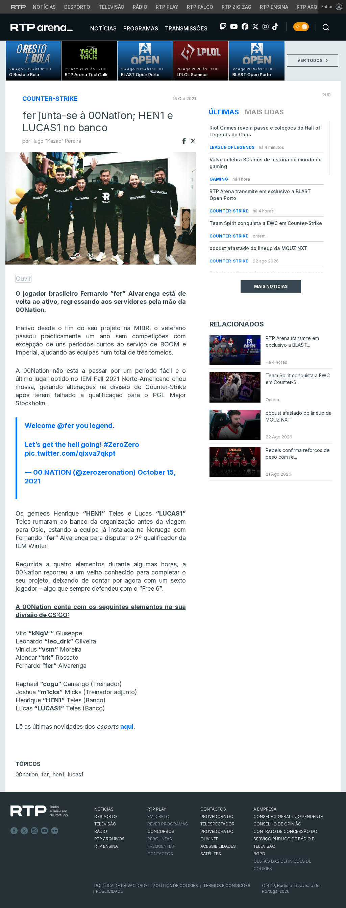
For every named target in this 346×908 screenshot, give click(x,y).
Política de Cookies (175, 885)
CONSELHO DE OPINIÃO (277, 823)
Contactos (160, 853)
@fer (65, 426)
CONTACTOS (213, 809)
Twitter (24, 831)
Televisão (111, 7)
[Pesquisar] (324, 27)
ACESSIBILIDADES (218, 846)
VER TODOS (310, 60)
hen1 (58, 774)
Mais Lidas (264, 112)
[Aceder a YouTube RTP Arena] (234, 27)
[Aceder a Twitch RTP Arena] (223, 27)
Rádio (140, 7)
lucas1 (75, 774)
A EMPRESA (264, 809)
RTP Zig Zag (236, 7)
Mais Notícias (271, 286)
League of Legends (232, 147)
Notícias (44, 7)
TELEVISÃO (105, 823)
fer (45, 774)
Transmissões (185, 28)
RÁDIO (100, 831)
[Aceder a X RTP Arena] (255, 27)
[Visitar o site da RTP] (18, 7)
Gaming (219, 179)
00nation (27, 774)
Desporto (77, 7)
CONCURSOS (160, 831)
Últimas (224, 112)
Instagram (34, 831)
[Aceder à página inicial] (48, 27)
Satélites (210, 853)
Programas (140, 28)
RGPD (259, 853)
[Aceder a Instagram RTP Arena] (266, 27)
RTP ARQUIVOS (109, 838)
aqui (126, 726)
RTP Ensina (274, 7)
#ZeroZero (121, 444)
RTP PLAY (156, 809)
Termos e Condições (226, 885)
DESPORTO (105, 816)
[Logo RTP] (39, 811)
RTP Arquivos (314, 7)
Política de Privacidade (121, 885)
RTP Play (167, 7)
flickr (54, 831)
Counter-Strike (50, 98)
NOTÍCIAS (104, 809)
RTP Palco (200, 7)
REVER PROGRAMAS (167, 823)
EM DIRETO (158, 816)
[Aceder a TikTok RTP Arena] (275, 27)
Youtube (44, 831)
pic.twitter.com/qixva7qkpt (70, 453)
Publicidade (109, 891)
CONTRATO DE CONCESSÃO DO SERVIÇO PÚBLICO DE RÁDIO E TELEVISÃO (285, 839)
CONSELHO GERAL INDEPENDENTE (288, 816)
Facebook (14, 831)
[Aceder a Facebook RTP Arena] (245, 27)
